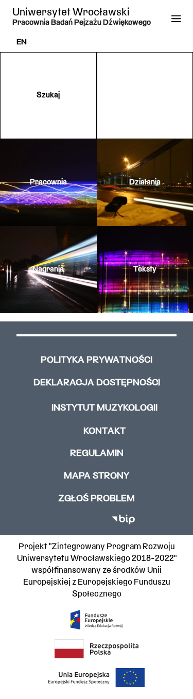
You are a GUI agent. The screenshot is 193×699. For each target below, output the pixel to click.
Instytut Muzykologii (104, 408)
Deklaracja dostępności (96, 383)
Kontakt (104, 431)
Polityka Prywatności (96, 360)
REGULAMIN (97, 453)
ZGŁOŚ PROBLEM (96, 499)
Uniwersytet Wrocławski (71, 12)
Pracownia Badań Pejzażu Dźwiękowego (81, 23)
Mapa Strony (96, 476)
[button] (48, 95)
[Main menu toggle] (176, 19)
